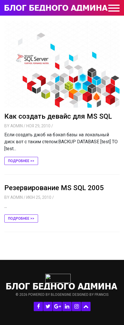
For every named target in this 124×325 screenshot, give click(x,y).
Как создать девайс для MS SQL (58, 116)
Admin (16, 126)
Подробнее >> (21, 161)
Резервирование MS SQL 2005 (54, 188)
